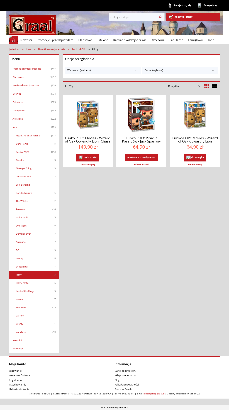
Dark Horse (22, 143)
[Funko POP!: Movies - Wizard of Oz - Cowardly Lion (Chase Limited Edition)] (88, 115)
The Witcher (22, 201)
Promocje (18, 348)
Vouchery (21, 332)
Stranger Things (24, 168)
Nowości (17, 340)
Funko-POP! (22, 152)
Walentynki (22, 217)
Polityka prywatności (126, 384)
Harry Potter (22, 282)
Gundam (20, 160)
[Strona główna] (32, 23)
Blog (117, 380)
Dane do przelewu (125, 370)
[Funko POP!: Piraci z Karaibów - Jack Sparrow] (141, 115)
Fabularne (18, 102)
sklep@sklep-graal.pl (154, 393)
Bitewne (17, 93)
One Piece (21, 225)
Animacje (21, 242)
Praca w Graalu (123, 389)
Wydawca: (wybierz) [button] (79, 70)
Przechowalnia (17, 384)
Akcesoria (18, 118)
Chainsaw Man (23, 176)
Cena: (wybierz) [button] (154, 70)
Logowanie (15, 370)
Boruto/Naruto (24, 193)
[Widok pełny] (214, 86)
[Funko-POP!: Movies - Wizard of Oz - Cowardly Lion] (195, 115)
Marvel (19, 299)
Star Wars (21, 307)
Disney (19, 258)
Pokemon (21, 209)
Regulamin (15, 380)
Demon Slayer (23, 233)
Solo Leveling (23, 184)
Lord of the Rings (25, 291)
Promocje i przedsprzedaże (27, 68)
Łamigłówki (19, 110)
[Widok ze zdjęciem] (206, 86)
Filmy (19, 274)
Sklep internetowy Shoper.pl (114, 407)
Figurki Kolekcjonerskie (28, 135)
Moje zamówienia (19, 375)
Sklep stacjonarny (125, 375)
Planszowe (18, 77)
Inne (15, 127)
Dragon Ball (22, 266)
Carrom (20, 315)
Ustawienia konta (19, 389)
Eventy (19, 323)
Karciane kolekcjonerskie (26, 85)
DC (17, 250)
